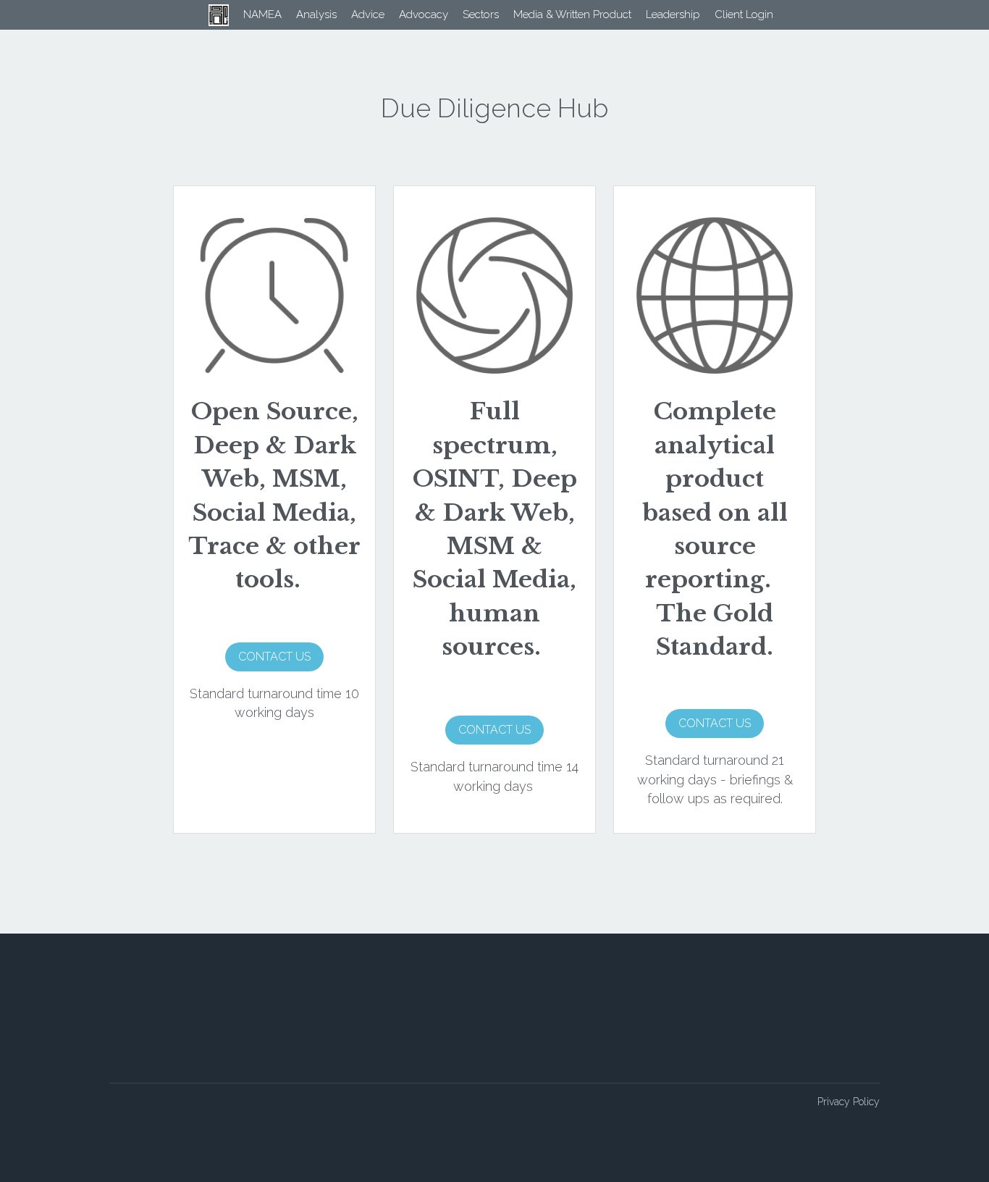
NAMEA (249, 14)
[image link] (17, 14)
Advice (354, 14)
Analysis (302, 14)
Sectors (467, 14)
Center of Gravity (442, 1078)
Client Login (730, 14)
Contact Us (274, 656)
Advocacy (409, 14)
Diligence (446, 1122)
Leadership (659, 14)
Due (415, 1122)
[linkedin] (869, 1070)
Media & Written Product (559, 14)
